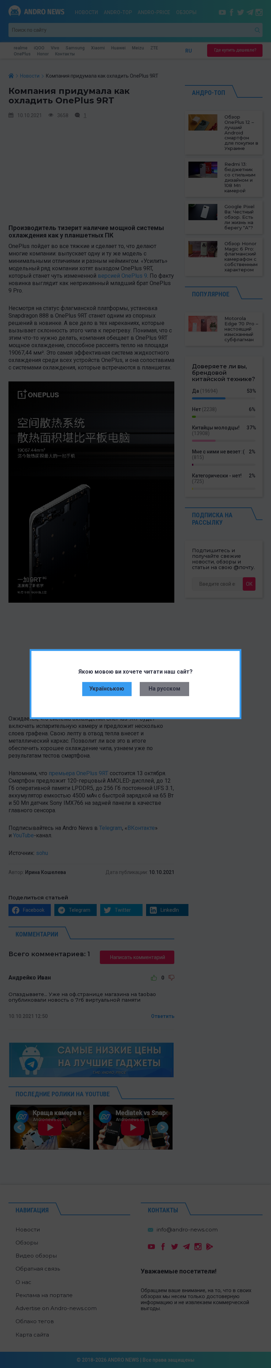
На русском (164, 688)
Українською (106, 688)
